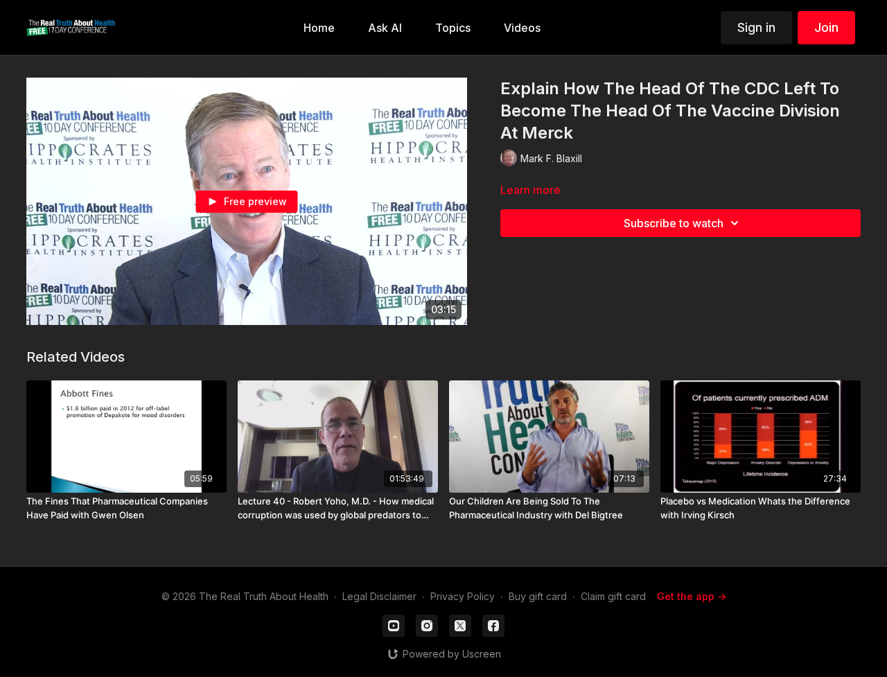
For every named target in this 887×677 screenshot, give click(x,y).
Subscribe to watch (673, 223)
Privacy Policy (462, 596)
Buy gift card (538, 596)
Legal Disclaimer (379, 596)
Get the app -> (691, 596)
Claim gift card (613, 596)
